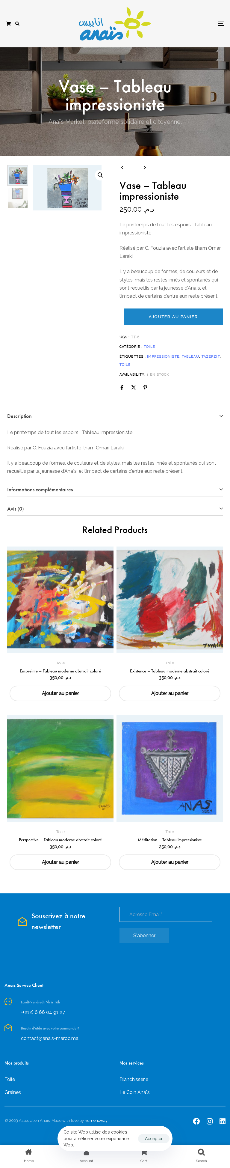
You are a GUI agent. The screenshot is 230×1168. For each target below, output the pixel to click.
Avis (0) (15, 508)
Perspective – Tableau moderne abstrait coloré (60, 840)
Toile (149, 347)
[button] (17, 24)
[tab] (115, 416)
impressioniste (163, 357)
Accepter (154, 1138)
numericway (96, 1120)
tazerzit (211, 357)
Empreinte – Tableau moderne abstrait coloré (60, 671)
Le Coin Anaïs (134, 1092)
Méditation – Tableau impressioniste (170, 840)
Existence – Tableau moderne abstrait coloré (169, 671)
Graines (12, 1092)
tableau (190, 357)
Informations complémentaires (40, 489)
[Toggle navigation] (187, 23)
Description (19, 416)
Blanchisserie (133, 1079)
